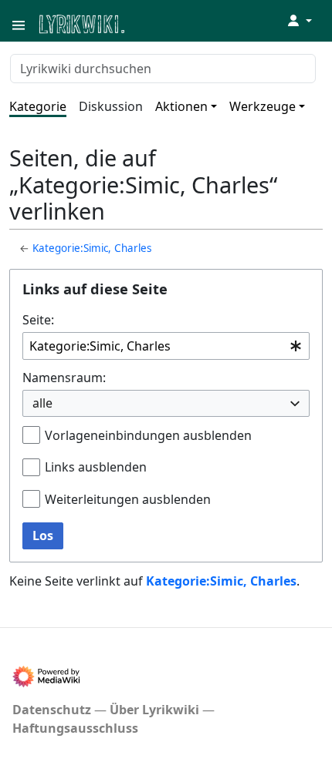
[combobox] (166, 346)
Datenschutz (51, 709)
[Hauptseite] (156, 22)
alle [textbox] (42, 402)
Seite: (38, 319)
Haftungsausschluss (75, 728)
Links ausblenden (96, 466)
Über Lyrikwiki (154, 709)
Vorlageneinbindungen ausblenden (148, 435)
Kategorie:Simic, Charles (91, 248)
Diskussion (111, 106)
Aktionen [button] (181, 106)
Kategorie (37, 106)
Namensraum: (64, 377)
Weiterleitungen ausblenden (128, 499)
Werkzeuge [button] (262, 106)
